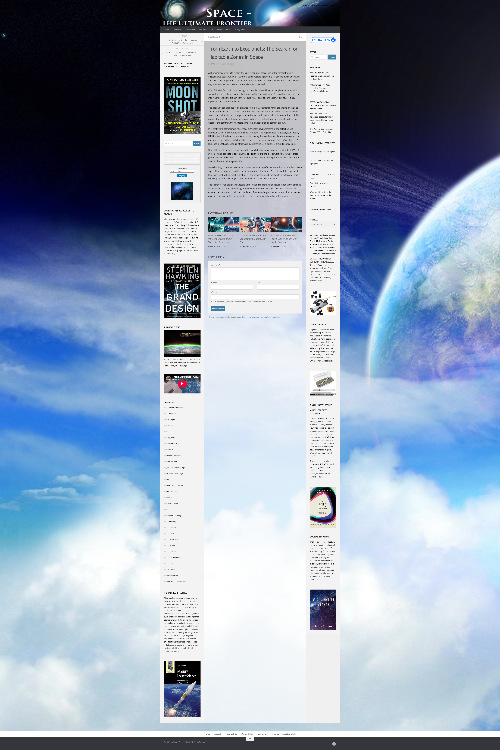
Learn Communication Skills (283, 734)
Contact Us (177, 29)
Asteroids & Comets (174, 408)
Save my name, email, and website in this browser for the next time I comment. (245, 302)
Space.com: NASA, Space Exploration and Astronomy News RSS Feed (323, 105)
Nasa (168, 480)
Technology (171, 522)
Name (214, 283)
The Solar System (173, 558)
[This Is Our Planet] (182, 356)
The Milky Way (172, 540)
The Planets (171, 552)
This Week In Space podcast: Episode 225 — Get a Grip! (321, 130)
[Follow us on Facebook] (334, 744)
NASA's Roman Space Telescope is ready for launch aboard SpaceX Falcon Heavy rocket (321, 118)
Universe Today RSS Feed (321, 209)
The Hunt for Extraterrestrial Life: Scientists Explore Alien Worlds (253, 238)
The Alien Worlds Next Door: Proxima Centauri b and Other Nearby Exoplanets (284, 238)
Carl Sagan (170, 420)
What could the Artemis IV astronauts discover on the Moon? (320, 195)
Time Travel (171, 570)
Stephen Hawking (173, 516)
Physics (169, 498)
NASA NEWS (315, 67)
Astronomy (171, 414)
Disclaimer (190, 29)
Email (260, 283)
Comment (215, 265)
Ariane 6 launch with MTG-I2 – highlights (322, 162)
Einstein (169, 426)
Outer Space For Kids (219, 29)
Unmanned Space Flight (176, 582)
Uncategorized (172, 576)
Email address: (182, 168)
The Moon (170, 546)
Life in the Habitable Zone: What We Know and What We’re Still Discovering (220, 238)
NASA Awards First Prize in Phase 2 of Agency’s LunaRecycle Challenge (321, 88)
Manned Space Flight (174, 474)
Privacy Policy (240, 29)
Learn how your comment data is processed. (261, 317)
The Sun (169, 564)
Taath (213, 64)
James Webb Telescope (175, 468)
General (169, 450)
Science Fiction (172, 504)
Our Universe (171, 492)
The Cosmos (171, 528)
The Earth (170, 534)
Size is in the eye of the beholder (319, 184)
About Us (203, 29)
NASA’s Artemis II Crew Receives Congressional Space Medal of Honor (322, 76)
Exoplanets (214, 37)
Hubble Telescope (173, 456)
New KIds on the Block (175, 486)
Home (166, 29)
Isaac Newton (171, 462)
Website (214, 292)
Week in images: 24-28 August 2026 (322, 153)
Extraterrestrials (172, 444)
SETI (168, 510)
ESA (168, 432)
